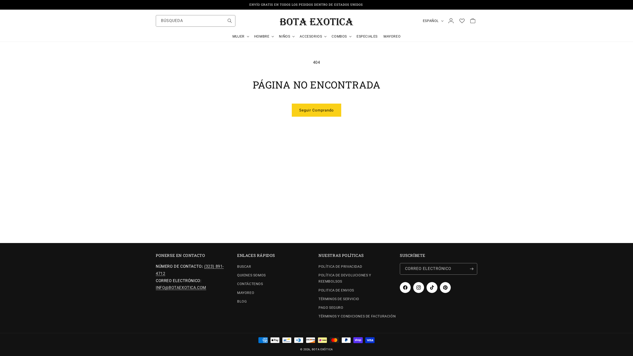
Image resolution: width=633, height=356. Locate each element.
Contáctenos (250, 284)
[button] (240, 36)
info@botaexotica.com (181, 287)
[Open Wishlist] (461, 20)
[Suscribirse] (471, 269)
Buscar (244, 266)
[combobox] (195, 20)
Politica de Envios (336, 290)
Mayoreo (245, 293)
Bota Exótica (322, 349)
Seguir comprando (316, 110)
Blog (242, 301)
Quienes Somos (251, 275)
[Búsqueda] (229, 20)
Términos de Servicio (338, 299)
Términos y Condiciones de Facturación (357, 316)
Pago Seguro (330, 308)
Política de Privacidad (340, 266)
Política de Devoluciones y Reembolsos (344, 278)
